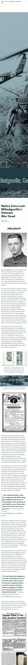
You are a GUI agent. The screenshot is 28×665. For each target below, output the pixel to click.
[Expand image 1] (14, 624)
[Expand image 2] (14, 644)
